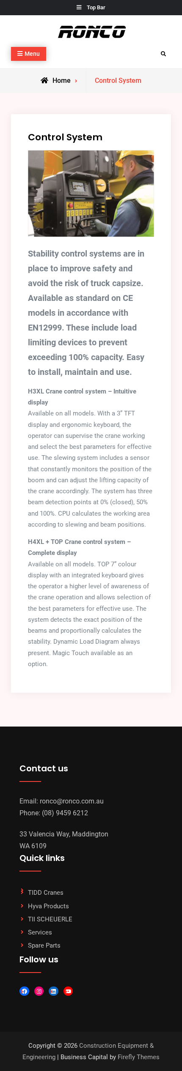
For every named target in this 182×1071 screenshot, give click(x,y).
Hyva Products (48, 906)
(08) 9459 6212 (65, 813)
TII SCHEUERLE (50, 919)
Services (40, 932)
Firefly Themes (139, 1057)
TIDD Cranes (45, 892)
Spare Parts (44, 945)
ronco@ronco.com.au (72, 801)
